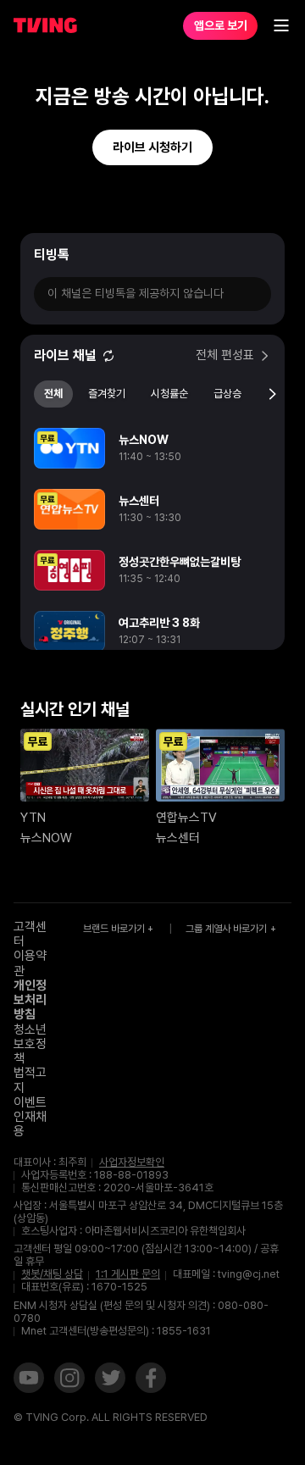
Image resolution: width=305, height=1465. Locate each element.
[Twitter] (110, 1379)
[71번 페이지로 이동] (19, 714)
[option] (152, 448)
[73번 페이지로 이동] (41, 714)
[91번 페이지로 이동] (239, 714)
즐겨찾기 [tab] (106, 393)
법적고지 (30, 1080)
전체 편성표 (225, 355)
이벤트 (30, 1102)
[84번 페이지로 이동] (162, 714)
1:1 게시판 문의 (128, 1274)
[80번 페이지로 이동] (118, 714)
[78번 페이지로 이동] (96, 714)
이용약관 (30, 963)
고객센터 (30, 934)
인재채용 (30, 1124)
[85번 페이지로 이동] (173, 714)
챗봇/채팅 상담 (52, 1274)
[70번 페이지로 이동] (8, 714)
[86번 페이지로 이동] (184, 714)
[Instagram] (69, 1379)
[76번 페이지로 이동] (74, 714)
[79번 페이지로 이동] (107, 714)
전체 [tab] (53, 393)
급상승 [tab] (227, 393)
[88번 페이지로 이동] (206, 714)
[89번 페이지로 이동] (217, 714)
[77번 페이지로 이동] (85, 714)
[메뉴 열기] (281, 25)
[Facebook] (151, 1379)
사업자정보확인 (131, 1162)
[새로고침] (108, 356)
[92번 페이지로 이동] (250, 714)
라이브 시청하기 (152, 147)
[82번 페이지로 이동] (140, 714)
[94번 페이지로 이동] (272, 714)
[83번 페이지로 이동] (151, 714)
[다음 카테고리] (272, 394)
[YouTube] (29, 1379)
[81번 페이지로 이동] (129, 714)
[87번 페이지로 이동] (195, 714)
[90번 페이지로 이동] (228, 714)
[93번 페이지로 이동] (261, 714)
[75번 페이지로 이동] (63, 714)
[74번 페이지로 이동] (52, 714)
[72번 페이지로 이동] (30, 714)
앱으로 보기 (220, 25)
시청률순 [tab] (169, 393)
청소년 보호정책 (30, 1044)
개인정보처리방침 (30, 1000)
